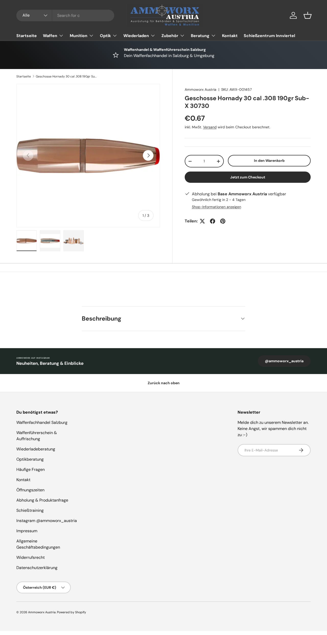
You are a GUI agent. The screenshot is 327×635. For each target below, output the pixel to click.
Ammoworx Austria (200, 89)
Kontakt (230, 35)
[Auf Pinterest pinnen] (223, 221)
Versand (210, 127)
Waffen (50, 35)
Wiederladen (136, 35)
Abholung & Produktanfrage (42, 500)
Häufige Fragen (30, 469)
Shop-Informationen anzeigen (216, 207)
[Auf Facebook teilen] (212, 221)
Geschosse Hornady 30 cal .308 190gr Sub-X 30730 (66, 76)
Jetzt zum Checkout (247, 177)
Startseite (26, 35)
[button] (307, 15)
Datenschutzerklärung (36, 567)
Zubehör (169, 35)
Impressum (26, 531)
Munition (78, 35)
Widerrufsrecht (30, 557)
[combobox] (65, 15)
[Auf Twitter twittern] (202, 221)
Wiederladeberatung (35, 449)
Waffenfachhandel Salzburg (41, 422)
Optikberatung (30, 459)
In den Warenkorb (269, 160)
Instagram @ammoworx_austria (46, 520)
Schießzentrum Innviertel (269, 35)
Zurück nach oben (164, 383)
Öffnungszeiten (30, 490)
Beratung (200, 35)
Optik (105, 35)
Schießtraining (30, 510)
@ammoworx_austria (284, 361)
